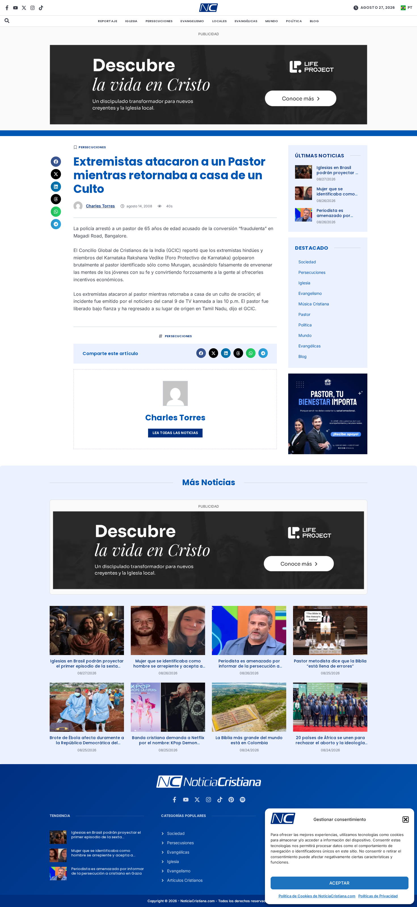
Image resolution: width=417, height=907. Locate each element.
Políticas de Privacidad (378, 896)
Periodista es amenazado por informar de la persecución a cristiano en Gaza (249, 666)
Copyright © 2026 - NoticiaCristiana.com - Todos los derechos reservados (208, 901)
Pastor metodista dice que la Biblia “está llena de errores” (330, 663)
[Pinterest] (231, 799)
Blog (314, 21)
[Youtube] (15, 7)
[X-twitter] (24, 7)
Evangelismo (192, 21)
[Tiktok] (41, 7)
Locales (219, 21)
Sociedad (307, 261)
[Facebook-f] (7, 7)
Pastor (304, 314)
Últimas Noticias (319, 155)
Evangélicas (246, 21)
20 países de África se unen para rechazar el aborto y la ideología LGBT (330, 743)
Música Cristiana (313, 303)
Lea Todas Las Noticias (175, 433)
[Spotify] (242, 799)
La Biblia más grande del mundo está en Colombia (249, 740)
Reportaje (107, 21)
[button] (405, 819)
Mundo (271, 21)
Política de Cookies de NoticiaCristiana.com (317, 896)
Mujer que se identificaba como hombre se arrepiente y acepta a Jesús (168, 666)
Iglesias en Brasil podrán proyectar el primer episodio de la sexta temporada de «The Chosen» (87, 666)
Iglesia (131, 21)
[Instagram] (32, 7)
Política (294, 21)
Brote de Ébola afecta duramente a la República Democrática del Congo (87, 743)
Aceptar (339, 883)
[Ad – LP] (208, 123)
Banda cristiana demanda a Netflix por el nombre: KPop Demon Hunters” (168, 743)
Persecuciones (159, 21)
